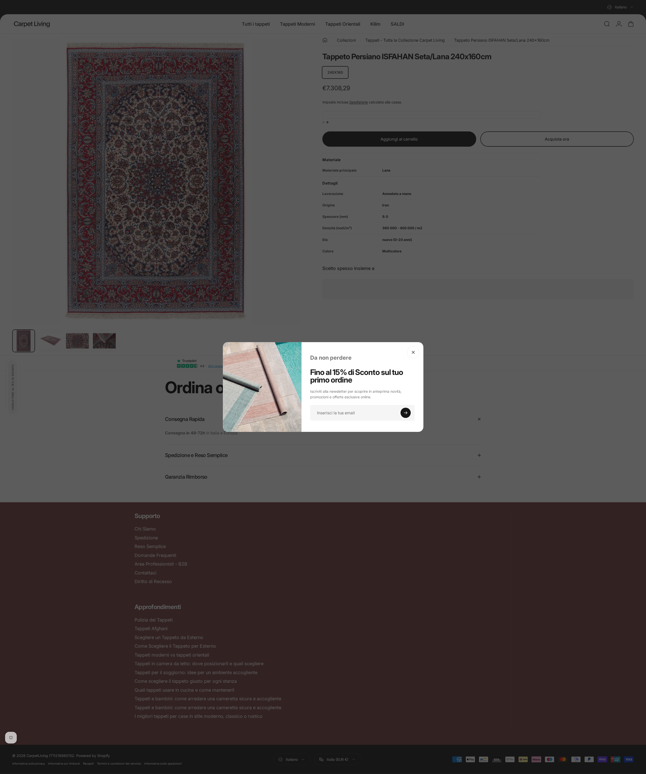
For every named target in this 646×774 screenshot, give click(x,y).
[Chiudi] (413, 352)
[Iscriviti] (406, 413)
